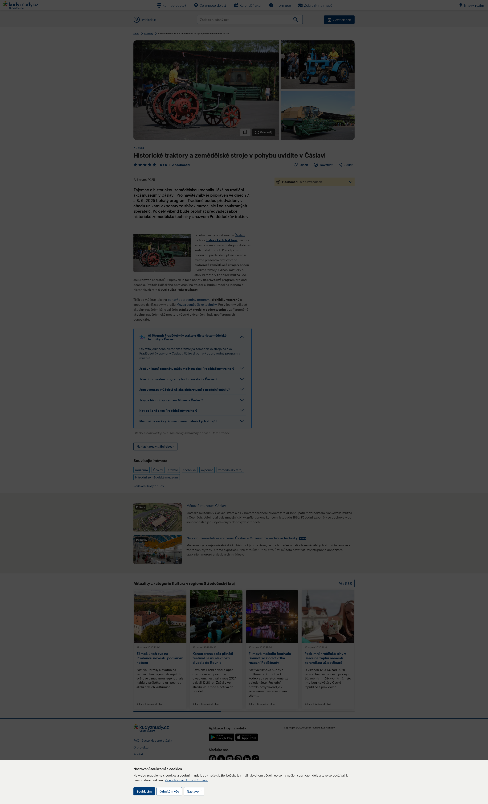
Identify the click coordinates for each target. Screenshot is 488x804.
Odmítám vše (169, 791)
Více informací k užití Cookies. (186, 780)
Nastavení (194, 791)
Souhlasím (144, 791)
